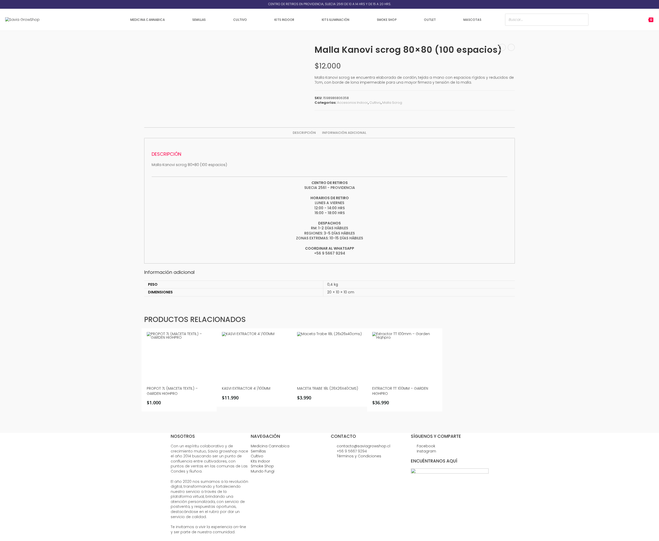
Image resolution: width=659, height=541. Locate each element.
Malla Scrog (392, 102)
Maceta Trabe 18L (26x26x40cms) (327, 388)
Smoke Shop (262, 466)
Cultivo (375, 102)
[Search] (583, 19)
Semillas (258, 451)
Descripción (304, 132)
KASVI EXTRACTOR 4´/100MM (246, 388)
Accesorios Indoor (352, 102)
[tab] (304, 133)
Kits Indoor (260, 461)
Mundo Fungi (262, 471)
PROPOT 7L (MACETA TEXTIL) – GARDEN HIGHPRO (172, 391)
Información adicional (344, 132)
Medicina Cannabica (270, 446)
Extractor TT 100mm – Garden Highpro (400, 391)
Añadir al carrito (181, 403)
